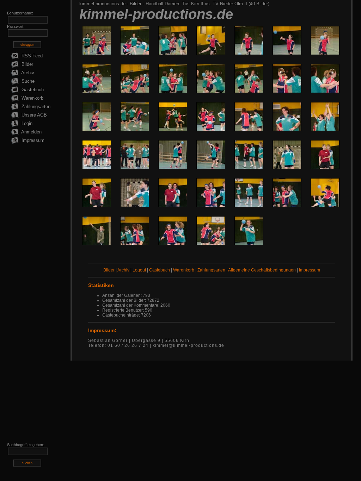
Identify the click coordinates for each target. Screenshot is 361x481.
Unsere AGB (33, 115)
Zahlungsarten (35, 106)
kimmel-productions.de (102, 3)
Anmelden (31, 132)
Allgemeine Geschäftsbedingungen (262, 270)
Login (26, 123)
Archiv (27, 72)
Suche (27, 81)
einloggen (27, 44)
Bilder (26, 64)
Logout (139, 270)
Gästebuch (32, 89)
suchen (27, 463)
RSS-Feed (31, 55)
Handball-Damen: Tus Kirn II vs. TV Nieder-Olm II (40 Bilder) (207, 3)
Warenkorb (31, 98)
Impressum (32, 140)
